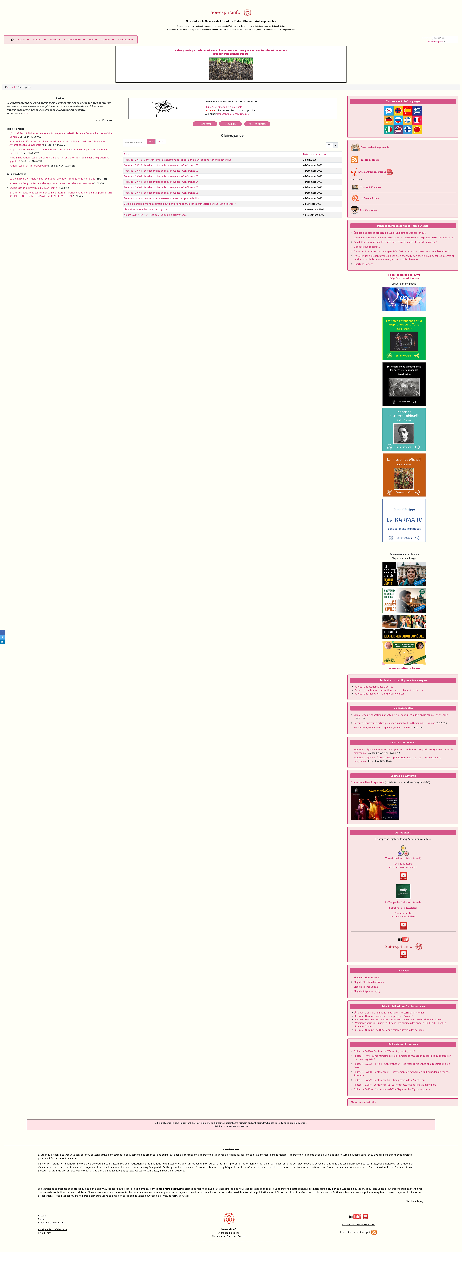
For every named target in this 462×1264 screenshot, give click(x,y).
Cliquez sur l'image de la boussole (223, 107)
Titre (126, 154)
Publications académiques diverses (373, 686)
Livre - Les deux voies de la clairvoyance (145, 209)
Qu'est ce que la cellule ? (367, 246)
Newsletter (124, 39)
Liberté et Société (363, 264)
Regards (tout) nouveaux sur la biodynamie (33, 188)
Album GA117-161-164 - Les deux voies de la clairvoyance (155, 214)
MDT (91, 39)
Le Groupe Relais (370, 198)
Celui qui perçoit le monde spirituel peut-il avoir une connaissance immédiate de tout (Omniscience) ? (180, 203)
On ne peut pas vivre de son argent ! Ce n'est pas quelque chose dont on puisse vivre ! (401, 251)
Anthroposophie (265, 21)
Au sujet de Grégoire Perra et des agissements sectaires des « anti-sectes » (51, 183)
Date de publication (314, 154)
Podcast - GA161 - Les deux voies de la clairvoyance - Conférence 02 (161, 170)
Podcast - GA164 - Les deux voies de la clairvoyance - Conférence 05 (161, 187)
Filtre (151, 141)
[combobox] (445, 38)
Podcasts (38, 39)
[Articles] (27, 39)
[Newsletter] (131, 39)
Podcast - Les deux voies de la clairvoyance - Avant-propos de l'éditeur (162, 198)
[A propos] (112, 39)
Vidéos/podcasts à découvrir (404, 274)
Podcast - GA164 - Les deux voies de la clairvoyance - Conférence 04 (161, 181)
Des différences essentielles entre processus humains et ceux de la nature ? (395, 242)
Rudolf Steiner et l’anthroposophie (29, 165)
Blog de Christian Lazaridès (369, 982)
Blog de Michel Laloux (366, 986)
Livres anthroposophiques (372, 171)
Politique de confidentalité (52, 1229)
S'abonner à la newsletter (403, 907)
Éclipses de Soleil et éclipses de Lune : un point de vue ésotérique (390, 232)
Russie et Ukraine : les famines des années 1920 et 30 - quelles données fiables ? (398, 1019)
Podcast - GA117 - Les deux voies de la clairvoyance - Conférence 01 (161, 165)
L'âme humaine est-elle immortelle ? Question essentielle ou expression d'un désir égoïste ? (404, 237)
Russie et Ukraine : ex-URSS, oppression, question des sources (389, 1030)
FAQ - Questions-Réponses (404, 278)
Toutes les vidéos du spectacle (367, 782)
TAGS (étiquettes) (257, 123)
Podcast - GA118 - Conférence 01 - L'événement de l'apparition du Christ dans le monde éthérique (177, 159)
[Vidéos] (58, 39)
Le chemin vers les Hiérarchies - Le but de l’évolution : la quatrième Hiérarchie (52, 178)
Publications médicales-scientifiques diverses (379, 693)
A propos (106, 39)
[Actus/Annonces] (83, 39)
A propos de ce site (229, 1232)
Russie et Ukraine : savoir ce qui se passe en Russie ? (383, 1016)
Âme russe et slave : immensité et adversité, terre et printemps (389, 1012)
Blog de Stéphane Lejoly (367, 991)
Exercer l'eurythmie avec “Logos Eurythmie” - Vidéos (382, 727)
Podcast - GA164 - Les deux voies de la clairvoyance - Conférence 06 (161, 192)
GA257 (26, 113)
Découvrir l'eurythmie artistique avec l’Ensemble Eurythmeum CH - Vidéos (394, 723)
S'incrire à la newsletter (51, 1222)
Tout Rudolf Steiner (370, 187)
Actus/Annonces (73, 39)
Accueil (42, 1215)
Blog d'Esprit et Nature (366, 977)
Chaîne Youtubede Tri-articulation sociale (403, 865)
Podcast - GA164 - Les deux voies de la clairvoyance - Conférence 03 (161, 176)
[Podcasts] (44, 39)
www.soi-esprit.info (112, 1188)
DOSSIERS (230, 123)
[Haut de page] (458, 1259)
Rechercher (426, 37)
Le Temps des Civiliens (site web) (403, 902)
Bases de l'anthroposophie (375, 147)
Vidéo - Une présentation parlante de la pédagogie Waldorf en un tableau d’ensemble (401, 715)
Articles (21, 39)
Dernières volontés (370, 210)
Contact (42, 1219)
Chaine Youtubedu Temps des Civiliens (403, 914)
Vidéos (53, 39)
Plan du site (44, 1233)
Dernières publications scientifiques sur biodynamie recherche (389, 690)
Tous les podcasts (369, 159)
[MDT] (95, 39)
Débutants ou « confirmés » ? (233, 114)
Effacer (160, 141)
